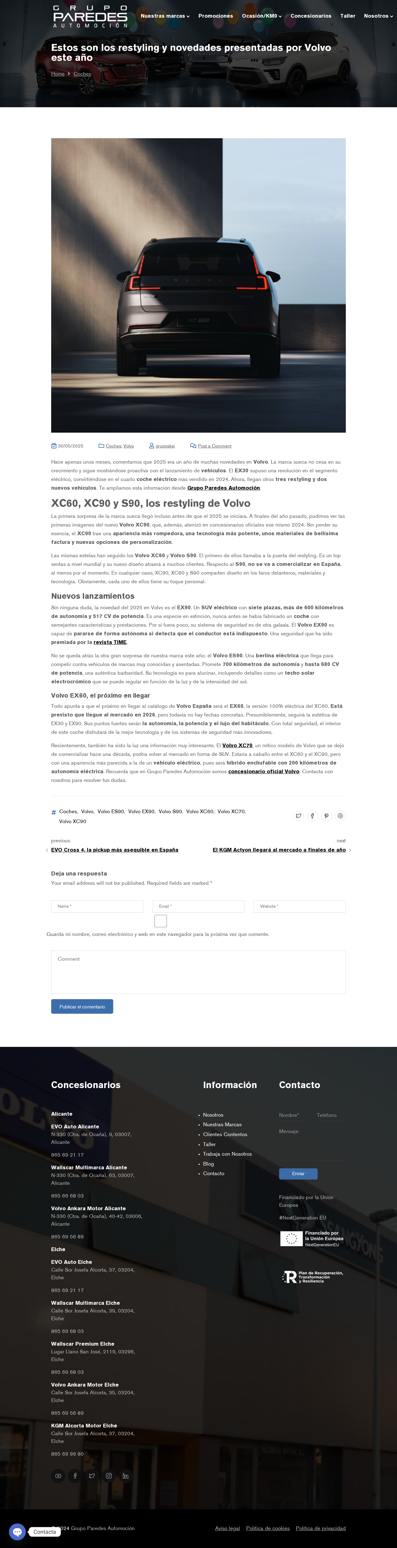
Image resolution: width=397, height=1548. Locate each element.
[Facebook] (312, 816)
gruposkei (165, 446)
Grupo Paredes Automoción (223, 488)
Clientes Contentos (225, 1134)
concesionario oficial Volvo (263, 771)
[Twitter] (298, 816)
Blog (208, 1164)
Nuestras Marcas (222, 1124)
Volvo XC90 (72, 821)
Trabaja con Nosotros (227, 1154)
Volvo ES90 (111, 811)
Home (58, 74)
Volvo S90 (170, 811)
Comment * (61, 946)
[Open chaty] (17, 1532)
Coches (82, 74)
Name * (58, 896)
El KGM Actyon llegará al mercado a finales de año (279, 850)
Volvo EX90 (141, 811)
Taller (209, 1144)
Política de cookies (268, 1528)
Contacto (213, 1173)
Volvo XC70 (237, 745)
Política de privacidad (321, 1528)
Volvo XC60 (199, 811)
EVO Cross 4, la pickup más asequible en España (114, 850)
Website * (263, 896)
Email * (159, 896)
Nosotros (213, 1115)
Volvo (128, 446)
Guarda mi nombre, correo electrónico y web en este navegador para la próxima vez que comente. (158, 934)
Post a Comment (214, 446)
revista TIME (110, 642)
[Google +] (339, 816)
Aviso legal (227, 1528)
